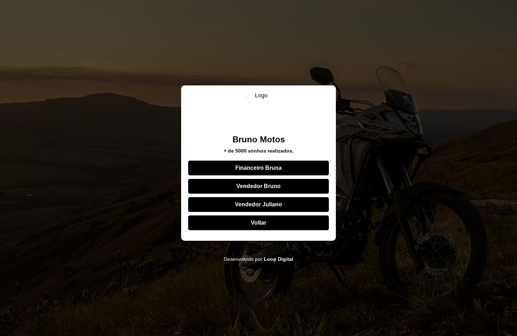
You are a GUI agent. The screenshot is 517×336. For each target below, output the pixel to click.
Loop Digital (278, 259)
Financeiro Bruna (258, 168)
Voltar (258, 223)
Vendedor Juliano (258, 204)
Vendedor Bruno (258, 186)
